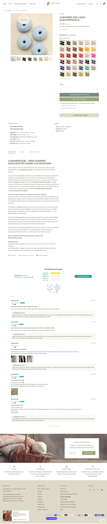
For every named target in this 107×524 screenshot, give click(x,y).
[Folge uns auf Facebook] (90, 490)
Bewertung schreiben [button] (83, 276)
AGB (61, 509)
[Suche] (97, 4)
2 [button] (51, 426)
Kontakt (40, 491)
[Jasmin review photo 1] (14, 358)
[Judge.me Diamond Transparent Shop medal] (57, 287)
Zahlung (40, 499)
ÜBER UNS (32, 4)
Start (4, 10)
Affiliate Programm (43, 509)
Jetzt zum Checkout (79, 99)
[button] (63, 35)
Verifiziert (53, 292)
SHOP (4, 4)
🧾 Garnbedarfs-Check (79, 115)
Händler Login (41, 507)
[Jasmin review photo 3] (30, 358)
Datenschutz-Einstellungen (67, 502)
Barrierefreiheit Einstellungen (68, 507)
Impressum (63, 489)
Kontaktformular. (92, 476)
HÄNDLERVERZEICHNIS (20, 4)
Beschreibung (11, 152)
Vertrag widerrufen (65, 496)
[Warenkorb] (103, 4)
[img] (14, 300)
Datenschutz (63, 499)
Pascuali (62, 13)
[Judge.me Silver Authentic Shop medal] (50, 287)
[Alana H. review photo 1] (14, 391)
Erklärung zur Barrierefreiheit (68, 504)
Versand (40, 496)
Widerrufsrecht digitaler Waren (68, 494)
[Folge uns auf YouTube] (102, 490)
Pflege (22, 152)
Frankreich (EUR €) (81, 4)
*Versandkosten (69, 26)
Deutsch (91, 4)
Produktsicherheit (34, 152)
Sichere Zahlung (43, 255)
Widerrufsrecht (64, 491)
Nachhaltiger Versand (27, 255)
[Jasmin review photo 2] (22, 358)
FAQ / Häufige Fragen (43, 489)
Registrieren (41, 504)
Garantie (13, 255)
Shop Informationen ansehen (68, 108)
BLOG (10, 4)
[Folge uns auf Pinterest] (98, 490)
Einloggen (40, 502)
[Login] (100, 4)
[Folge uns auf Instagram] (94, 490)
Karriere (40, 494)
